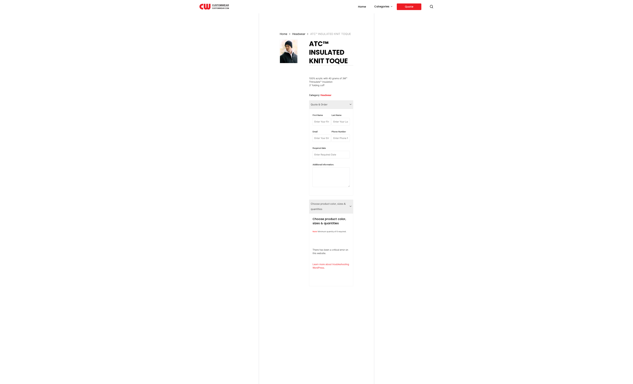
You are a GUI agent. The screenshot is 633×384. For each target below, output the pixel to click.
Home (283, 34)
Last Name (337, 115)
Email (315, 132)
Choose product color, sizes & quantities (328, 206)
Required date (319, 148)
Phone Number (339, 132)
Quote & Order (319, 104)
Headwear (298, 34)
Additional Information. (323, 165)
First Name (318, 115)
